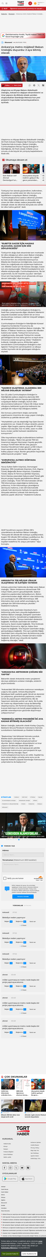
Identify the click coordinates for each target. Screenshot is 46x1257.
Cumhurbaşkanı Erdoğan (27, 310)
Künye (5, 1146)
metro (28, 679)
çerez (40, 1241)
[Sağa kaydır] (42, 173)
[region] (23, 1247)
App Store (28, 1179)
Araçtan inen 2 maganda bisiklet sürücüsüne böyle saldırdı (27, 8)
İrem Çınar (17, 85)
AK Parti (4, 142)
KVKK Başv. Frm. (36, 1158)
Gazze (14, 267)
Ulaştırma (5, 139)
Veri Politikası (35, 1153)
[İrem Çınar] (3, 85)
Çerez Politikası (8, 1154)
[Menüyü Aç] (6, 3)
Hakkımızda (7, 1143)
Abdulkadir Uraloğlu (35, 139)
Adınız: (5, 850)
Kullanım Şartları (36, 1142)
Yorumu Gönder (23, 896)
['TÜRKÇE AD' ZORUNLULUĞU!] (23, 825)
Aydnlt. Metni (35, 1156)
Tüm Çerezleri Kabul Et (10, 1254)
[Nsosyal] (43, 85)
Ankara (12, 142)
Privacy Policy (35, 1148)
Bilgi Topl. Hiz (35, 1150)
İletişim (6, 1149)
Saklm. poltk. (7, 1157)
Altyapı (16, 139)
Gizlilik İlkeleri (35, 1145)
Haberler (4, 14)
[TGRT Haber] (20, 3)
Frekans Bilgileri (8, 1152)
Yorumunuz (19, 860)
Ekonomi (12, 14)
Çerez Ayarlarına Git (29, 1254)
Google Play (12, 1179)
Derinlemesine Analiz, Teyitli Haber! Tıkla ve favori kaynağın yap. (25, 35)
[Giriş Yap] (30, 3)
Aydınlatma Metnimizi (9, 1248)
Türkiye (4, 191)
